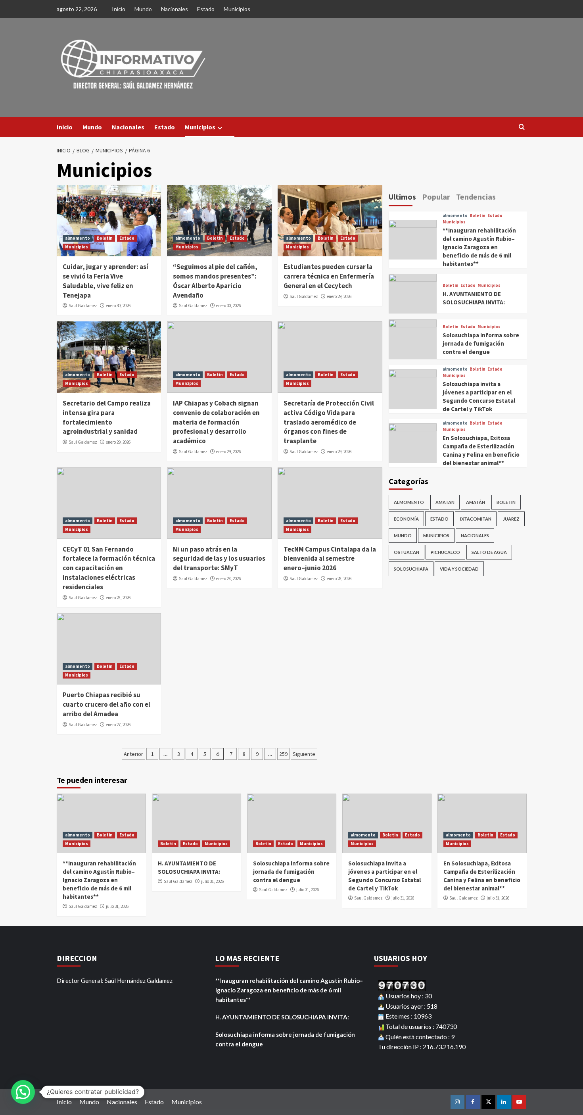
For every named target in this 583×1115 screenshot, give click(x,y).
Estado (206, 9)
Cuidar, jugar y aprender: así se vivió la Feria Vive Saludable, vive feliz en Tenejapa (105, 280)
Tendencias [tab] (476, 197)
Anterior (133, 753)
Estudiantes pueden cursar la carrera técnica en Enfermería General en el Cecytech (329, 276)
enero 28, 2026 (118, 597)
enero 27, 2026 (118, 724)
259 (283, 753)
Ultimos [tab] (402, 197)
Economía (406, 518)
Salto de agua (489, 552)
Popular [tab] (436, 197)
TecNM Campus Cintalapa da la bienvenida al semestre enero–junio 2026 (330, 559)
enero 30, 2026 (118, 305)
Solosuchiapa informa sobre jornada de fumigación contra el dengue (481, 343)
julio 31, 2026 (117, 906)
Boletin (105, 238)
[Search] (522, 127)
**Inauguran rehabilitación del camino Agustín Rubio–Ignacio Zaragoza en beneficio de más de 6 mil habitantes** (479, 247)
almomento (77, 238)
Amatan (445, 502)
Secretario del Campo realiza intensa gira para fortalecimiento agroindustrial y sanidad (107, 417)
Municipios (237, 9)
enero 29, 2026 (339, 296)
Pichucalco (445, 552)
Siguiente (304, 753)
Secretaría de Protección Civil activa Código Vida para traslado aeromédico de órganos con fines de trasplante (329, 422)
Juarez (511, 518)
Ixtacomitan (475, 518)
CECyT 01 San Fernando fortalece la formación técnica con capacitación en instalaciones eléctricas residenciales (109, 568)
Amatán (475, 502)
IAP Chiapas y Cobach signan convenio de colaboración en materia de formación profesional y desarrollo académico (216, 422)
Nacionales (174, 9)
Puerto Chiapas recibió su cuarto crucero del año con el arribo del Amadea (106, 704)
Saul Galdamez (83, 305)
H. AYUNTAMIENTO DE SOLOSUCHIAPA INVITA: (282, 1017)
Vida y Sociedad (459, 568)
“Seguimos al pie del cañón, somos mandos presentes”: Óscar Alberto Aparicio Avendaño (215, 280)
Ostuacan (406, 552)
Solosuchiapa (411, 568)
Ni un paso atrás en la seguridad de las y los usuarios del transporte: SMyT (219, 559)
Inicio (118, 9)
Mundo (143, 9)
